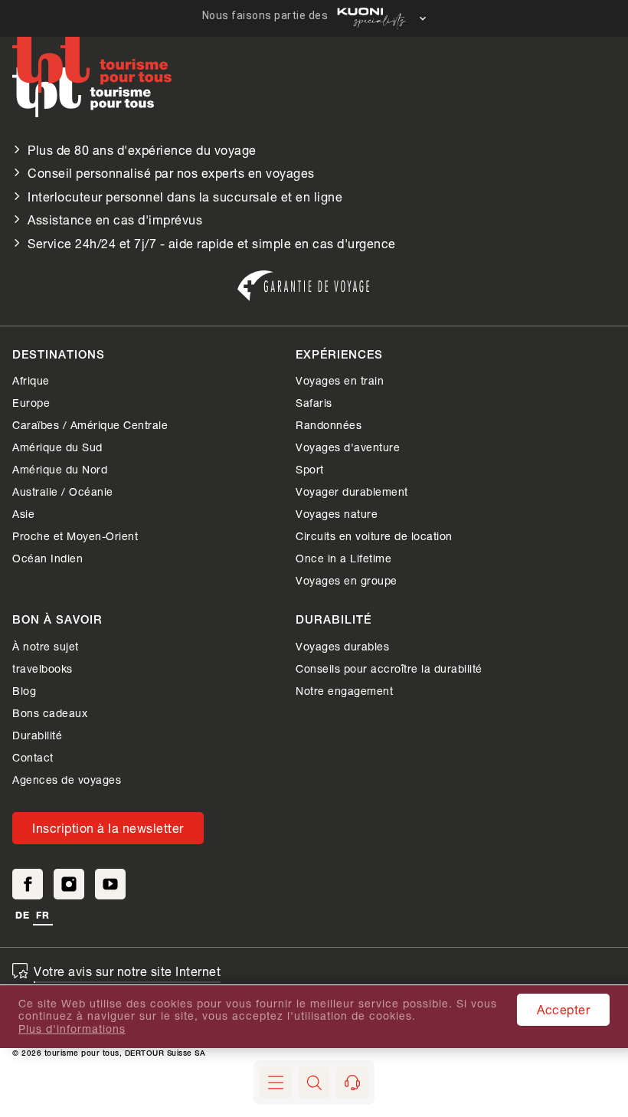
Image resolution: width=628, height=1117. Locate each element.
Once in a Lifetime (343, 558)
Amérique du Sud (57, 447)
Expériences (339, 356)
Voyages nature (337, 513)
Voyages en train (340, 380)
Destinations (58, 356)
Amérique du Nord (59, 469)
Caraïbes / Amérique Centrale (90, 424)
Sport (310, 469)
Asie (23, 513)
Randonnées (328, 424)
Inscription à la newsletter (108, 828)
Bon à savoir (57, 621)
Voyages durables (342, 646)
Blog (24, 690)
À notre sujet (45, 646)
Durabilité (37, 735)
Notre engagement (344, 690)
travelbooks (42, 668)
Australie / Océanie (62, 491)
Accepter (563, 1009)
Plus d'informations (72, 1029)
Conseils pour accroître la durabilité (389, 668)
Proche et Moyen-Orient (75, 535)
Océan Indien (47, 558)
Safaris (314, 402)
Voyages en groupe (346, 580)
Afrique (31, 380)
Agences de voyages (66, 779)
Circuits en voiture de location (374, 535)
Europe (31, 402)
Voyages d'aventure (348, 447)
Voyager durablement (352, 491)
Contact (33, 757)
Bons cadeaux (49, 712)
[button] (314, 1082)
